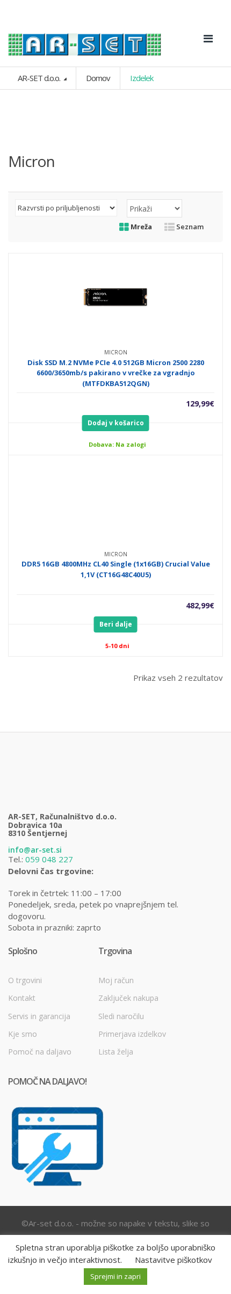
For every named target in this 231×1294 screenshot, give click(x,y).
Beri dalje (115, 624)
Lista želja (115, 1051)
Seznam (189, 226)
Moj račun (116, 980)
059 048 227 (49, 859)
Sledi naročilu (121, 1016)
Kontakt (21, 998)
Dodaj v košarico (116, 422)
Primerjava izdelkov (132, 1034)
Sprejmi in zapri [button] (115, 1276)
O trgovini (25, 980)
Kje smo (22, 1034)
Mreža (140, 226)
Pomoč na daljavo (39, 1051)
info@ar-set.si (35, 850)
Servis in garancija (39, 1016)
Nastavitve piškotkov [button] (173, 1259)
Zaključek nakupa (128, 998)
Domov (98, 77)
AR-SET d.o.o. (40, 77)
